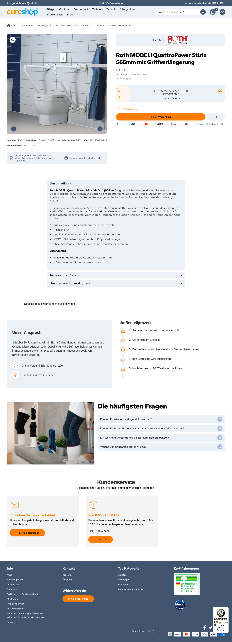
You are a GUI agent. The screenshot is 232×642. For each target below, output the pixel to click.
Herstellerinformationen (69, 283)
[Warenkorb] (213, 12)
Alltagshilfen (128, 9)
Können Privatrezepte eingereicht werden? (126, 419)
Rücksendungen (15, 603)
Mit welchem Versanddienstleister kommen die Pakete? (134, 437)
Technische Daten (64, 275)
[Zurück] (13, 129)
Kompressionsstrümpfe (130, 589)
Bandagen (124, 579)
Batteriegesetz (15, 579)
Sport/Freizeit (54, 14)
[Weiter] (100, 129)
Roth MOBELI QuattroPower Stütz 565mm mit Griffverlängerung (94, 25)
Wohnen (97, 9)
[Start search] (203, 12)
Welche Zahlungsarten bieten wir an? (123, 446)
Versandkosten (15, 608)
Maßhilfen (12, 599)
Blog (70, 14)
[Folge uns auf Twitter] (211, 627)
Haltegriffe (44, 25)
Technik (111, 9)
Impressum (13, 584)
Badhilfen (27, 25)
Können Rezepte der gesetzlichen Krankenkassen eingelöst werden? (142, 428)
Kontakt (67, 574)
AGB (9, 574)
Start (14, 25)
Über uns (67, 579)
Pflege (50, 9)
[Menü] (227, 609)
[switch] (220, 629)
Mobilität (64, 9)
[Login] (222, 12)
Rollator (122, 574)
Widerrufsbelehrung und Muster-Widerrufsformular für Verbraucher (25, 615)
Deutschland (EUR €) (142, 631)
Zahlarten (12, 622)
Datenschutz (13, 589)
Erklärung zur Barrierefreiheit (22, 594)
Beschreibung (61, 183)
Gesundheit (81, 9)
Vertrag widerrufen (78, 598)
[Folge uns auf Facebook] (204, 627)
